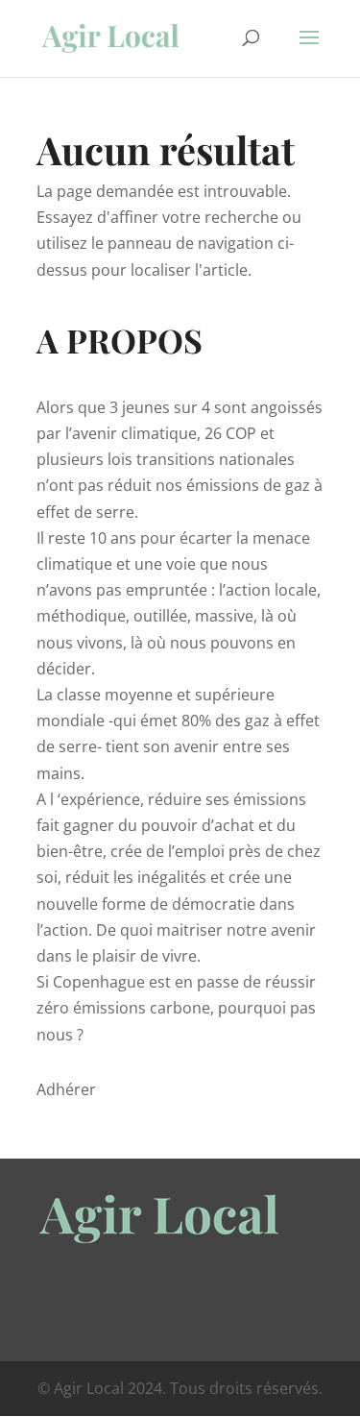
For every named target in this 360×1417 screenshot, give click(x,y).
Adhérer (66, 1089)
